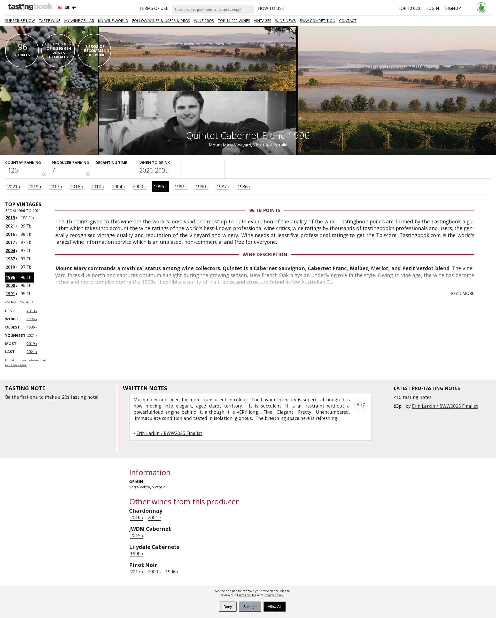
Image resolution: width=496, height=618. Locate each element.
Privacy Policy (273, 595)
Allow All (274, 607)
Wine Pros (204, 20)
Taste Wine (49, 20)
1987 (10, 259)
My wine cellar (79, 20)
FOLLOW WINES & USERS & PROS (161, 20)
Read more (462, 293)
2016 (10, 234)
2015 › (136, 535)
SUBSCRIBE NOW (20, 20)
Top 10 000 (409, 8)
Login (432, 8)
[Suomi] (74, 8)
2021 (10, 226)
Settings (250, 607)
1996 (10, 277)
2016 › (76, 186)
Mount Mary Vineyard (230, 145)
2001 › (154, 517)
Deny (227, 607)
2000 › (139, 186)
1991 (10, 293)
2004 (10, 250)
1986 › (243, 186)
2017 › (55, 186)
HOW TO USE (271, 8)
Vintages (262, 20)
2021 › (13, 186)
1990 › (202, 186)
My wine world (113, 20)
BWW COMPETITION (317, 20)
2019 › (34, 186)
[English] (60, 8)
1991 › (181, 186)
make (51, 397)
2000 (10, 285)
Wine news (285, 20)
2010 (10, 267)
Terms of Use (246, 595)
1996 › (160, 186)
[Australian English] (67, 8)
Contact (348, 20)
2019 (10, 218)
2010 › (97, 186)
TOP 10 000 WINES (234, 20)
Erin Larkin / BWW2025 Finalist (445, 406)
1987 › (222, 186)
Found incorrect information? (25, 362)
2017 (10, 242)
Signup (453, 8)
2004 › (118, 186)
